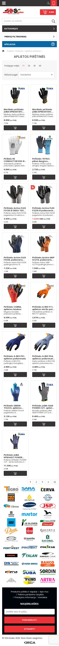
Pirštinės (19, 51)
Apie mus (44, 591)
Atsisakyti (29, 629)
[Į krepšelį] (15, 127)
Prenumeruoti (29, 620)
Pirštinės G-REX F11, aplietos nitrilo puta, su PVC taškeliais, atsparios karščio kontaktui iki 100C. (43, 308)
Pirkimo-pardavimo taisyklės (31, 594)
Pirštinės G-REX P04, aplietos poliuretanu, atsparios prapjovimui (43, 357)
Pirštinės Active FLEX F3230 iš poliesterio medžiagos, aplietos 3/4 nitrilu (43, 209)
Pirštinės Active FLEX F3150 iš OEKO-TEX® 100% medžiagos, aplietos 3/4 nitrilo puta (15, 209)
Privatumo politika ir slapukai (24, 591)
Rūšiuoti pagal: (11, 74)
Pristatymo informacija (25, 597)
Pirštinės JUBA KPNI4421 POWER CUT (13, 456)
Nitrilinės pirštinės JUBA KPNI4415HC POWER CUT (42, 110)
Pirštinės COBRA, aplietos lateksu (12, 308)
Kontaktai (42, 597)
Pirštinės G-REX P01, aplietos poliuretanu (15, 357)
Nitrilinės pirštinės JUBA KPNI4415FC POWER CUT (14, 110)
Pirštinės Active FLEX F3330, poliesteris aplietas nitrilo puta (15, 258)
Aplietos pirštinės (33, 51)
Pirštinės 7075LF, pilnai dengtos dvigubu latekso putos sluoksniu (41, 160)
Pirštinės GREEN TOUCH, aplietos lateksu (12, 406)
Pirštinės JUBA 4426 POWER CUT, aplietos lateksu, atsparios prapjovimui (43, 406)
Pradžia (9, 51)
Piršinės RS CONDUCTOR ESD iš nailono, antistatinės (15, 160)
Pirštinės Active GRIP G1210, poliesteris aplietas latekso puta (43, 258)
